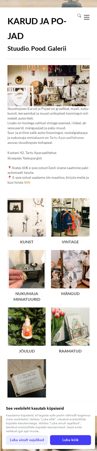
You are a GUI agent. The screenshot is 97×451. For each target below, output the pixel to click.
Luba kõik (70, 440)
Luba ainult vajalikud (27, 440)
